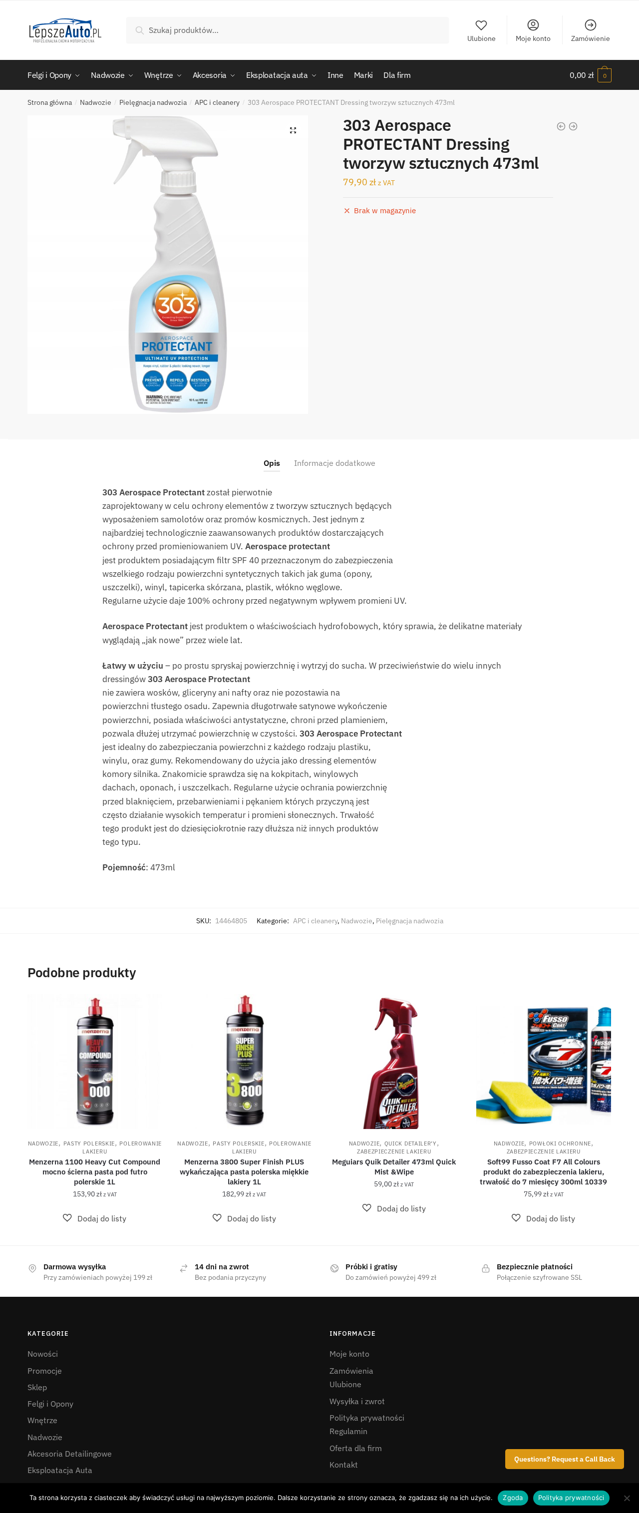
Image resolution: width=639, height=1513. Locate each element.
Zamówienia (351, 1371)
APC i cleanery (217, 102)
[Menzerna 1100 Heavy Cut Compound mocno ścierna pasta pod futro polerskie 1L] (94, 1061)
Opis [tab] (272, 463)
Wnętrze (42, 1420)
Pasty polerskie (89, 1143)
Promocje (44, 1371)
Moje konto (533, 38)
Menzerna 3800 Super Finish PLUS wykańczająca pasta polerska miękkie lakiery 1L (244, 1171)
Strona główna (49, 102)
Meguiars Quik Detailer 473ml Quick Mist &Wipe (394, 1166)
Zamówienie (590, 38)
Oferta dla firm (355, 1448)
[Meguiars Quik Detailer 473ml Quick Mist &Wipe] (393, 1061)
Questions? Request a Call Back (564, 1459)
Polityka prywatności (366, 1418)
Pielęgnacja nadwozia (153, 102)
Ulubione (481, 38)
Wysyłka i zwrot (357, 1401)
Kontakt (343, 1465)
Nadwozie (95, 102)
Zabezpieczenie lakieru (394, 1151)
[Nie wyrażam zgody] (627, 1498)
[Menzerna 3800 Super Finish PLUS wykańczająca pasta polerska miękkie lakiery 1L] (244, 1061)
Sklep (37, 1387)
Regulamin (348, 1431)
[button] (293, 130)
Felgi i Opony (50, 1404)
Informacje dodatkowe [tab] (334, 463)
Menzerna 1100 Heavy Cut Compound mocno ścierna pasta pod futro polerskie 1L (94, 1171)
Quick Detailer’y (410, 1143)
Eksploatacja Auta (59, 1470)
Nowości (42, 1354)
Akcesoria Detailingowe (69, 1454)
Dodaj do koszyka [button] (94, 1233)
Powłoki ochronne (560, 1143)
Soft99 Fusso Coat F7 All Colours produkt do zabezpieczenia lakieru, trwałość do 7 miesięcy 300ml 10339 (543, 1171)
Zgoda (513, 1498)
